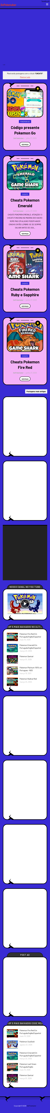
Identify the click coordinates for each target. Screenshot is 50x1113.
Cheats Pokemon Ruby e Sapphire (25, 292)
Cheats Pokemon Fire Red (25, 364)
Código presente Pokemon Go (25, 130)
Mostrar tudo (25, 77)
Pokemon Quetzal (26, 656)
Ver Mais (25, 145)
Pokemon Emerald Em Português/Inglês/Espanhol (30, 646)
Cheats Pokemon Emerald (25, 203)
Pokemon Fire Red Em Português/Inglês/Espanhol (30, 635)
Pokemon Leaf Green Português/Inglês (28, 1065)
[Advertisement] (25, 38)
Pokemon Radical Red (28, 679)
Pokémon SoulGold (27, 1042)
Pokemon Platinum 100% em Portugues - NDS (31, 669)
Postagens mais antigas (36, 391)
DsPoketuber (8, 4)
